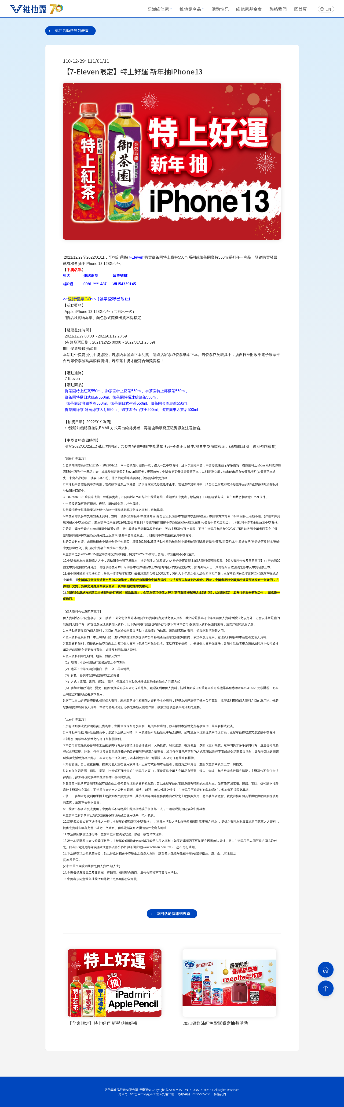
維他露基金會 (249, 9)
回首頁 (300, 9)
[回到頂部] (326, 988)
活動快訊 (220, 9)
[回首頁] (326, 970)
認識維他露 (158, 9)
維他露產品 (190, 9)
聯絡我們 (278, 9)
